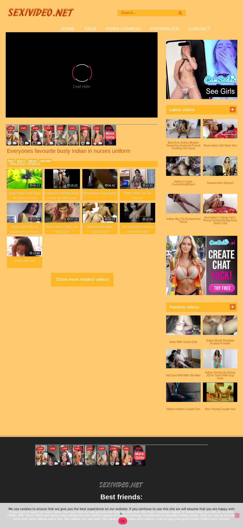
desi (11, 161)
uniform (45, 161)
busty (21, 161)
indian (32, 161)
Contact (199, 29)
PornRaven (164, 29)
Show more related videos (82, 279)
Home (68, 29)
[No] (237, 515)
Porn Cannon (123, 29)
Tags (90, 29)
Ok (123, 521)
